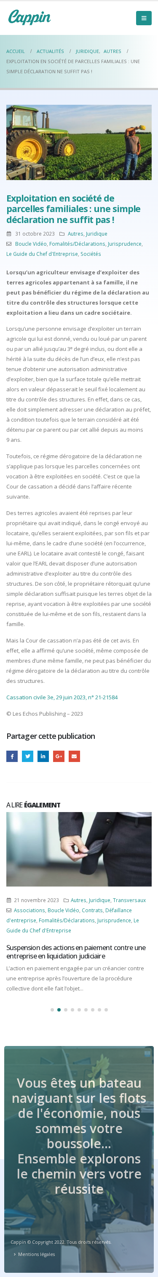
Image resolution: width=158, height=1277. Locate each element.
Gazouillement (27, 756)
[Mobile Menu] (144, 18)
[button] (52, 1010)
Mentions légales (36, 1254)
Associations (29, 910)
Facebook (12, 756)
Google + (58, 756)
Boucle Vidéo (31, 243)
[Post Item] (79, 849)
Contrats (92, 910)
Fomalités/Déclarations (77, 243)
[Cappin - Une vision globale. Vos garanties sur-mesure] (29, 17)
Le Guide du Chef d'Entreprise (42, 253)
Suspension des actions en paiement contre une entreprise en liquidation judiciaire (75, 952)
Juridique (96, 233)
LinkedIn (43, 756)
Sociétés (90, 253)
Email (74, 756)
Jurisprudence (125, 243)
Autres (75, 233)
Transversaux (129, 900)
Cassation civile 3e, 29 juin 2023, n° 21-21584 (62, 697)
